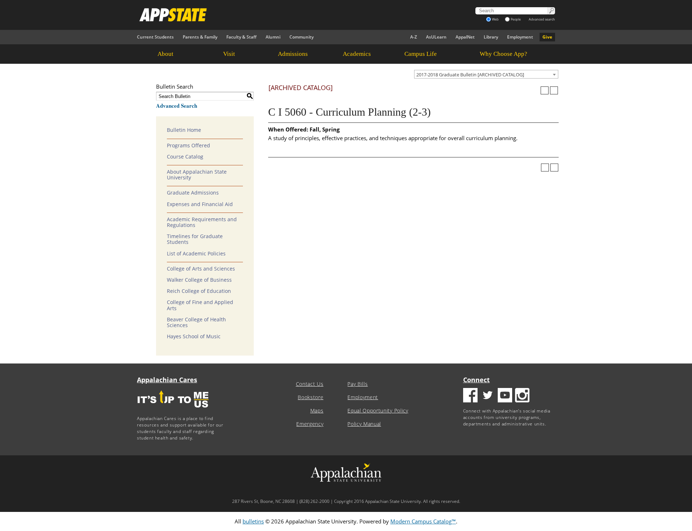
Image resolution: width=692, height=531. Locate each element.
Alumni (273, 37)
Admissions (293, 53)
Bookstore (310, 397)
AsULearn (436, 37)
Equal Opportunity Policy (377, 410)
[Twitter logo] (487, 396)
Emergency (309, 424)
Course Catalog (185, 156)
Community (301, 37)
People (516, 19)
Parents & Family (200, 37)
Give (547, 37)
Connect (476, 379)
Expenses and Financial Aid (200, 204)
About (165, 53)
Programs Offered (188, 145)
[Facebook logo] (470, 396)
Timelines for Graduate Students (195, 239)
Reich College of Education (199, 291)
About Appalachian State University (197, 175)
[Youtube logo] (505, 396)
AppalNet (465, 37)
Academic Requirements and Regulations (202, 222)
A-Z (413, 37)
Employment (520, 37)
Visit (229, 53)
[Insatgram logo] (522, 396)
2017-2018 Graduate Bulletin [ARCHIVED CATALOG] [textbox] (470, 74)
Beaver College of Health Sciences (196, 322)
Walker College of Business (199, 280)
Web (495, 19)
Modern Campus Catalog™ (423, 521)
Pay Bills (357, 384)
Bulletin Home (184, 130)
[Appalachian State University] (281, 14)
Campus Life (420, 53)
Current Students (155, 37)
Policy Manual (364, 424)
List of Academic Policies (196, 253)
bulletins (253, 521)
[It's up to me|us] (173, 410)
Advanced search (542, 19)
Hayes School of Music (194, 336)
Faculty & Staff (241, 37)
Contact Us (310, 384)
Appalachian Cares (167, 379)
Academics (357, 53)
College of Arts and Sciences (201, 269)
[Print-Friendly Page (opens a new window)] (545, 90)
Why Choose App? (503, 53)
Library (491, 37)
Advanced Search (176, 106)
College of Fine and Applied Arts (200, 305)
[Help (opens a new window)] (554, 90)
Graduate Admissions (193, 192)
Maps (317, 410)
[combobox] (486, 74)
